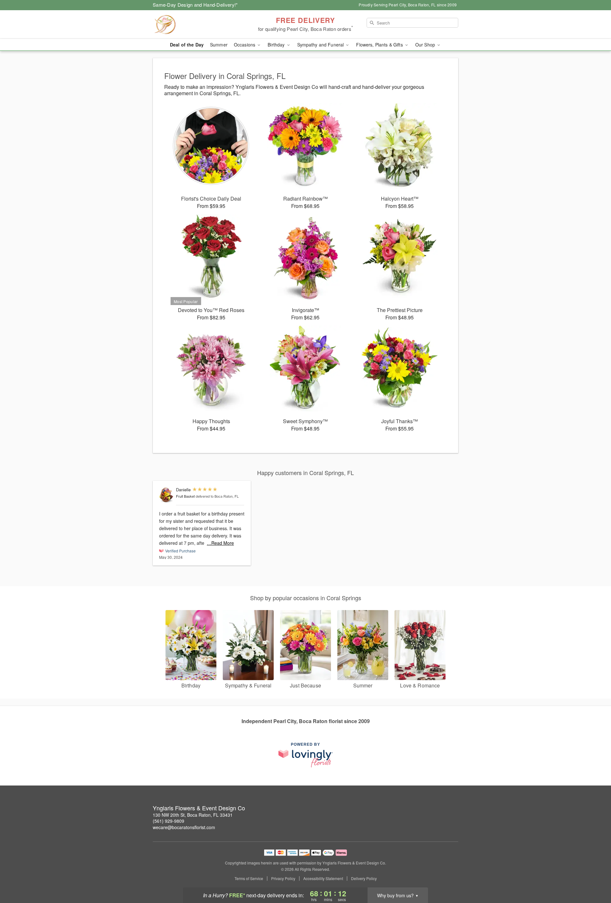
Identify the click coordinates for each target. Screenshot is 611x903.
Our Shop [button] (425, 44)
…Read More (220, 543)
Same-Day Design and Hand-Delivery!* (195, 4)
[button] (594, 876)
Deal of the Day (187, 44)
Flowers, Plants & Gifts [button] (380, 44)
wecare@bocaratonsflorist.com (184, 827)
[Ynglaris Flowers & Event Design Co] (198, 24)
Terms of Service (249, 878)
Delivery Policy (364, 878)
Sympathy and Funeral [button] (321, 44)
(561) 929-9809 (168, 821)
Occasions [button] (245, 44)
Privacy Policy (283, 878)
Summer (219, 44)
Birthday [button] (277, 44)
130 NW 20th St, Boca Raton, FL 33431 (193, 815)
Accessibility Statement (323, 878)
